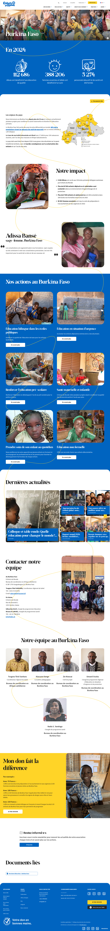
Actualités (72, 2)
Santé (68, 7)
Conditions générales (66, 922)
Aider (102, 7)
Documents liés (98, 101)
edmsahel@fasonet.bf (18, 593)
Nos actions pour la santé (6, 909)
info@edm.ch (10, 617)
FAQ (21, 901)
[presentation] (105, 516)
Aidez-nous (6, 913)
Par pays (93, 7)
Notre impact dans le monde (6, 897)
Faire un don (92, 2)
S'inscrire (29, 845)
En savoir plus (15, 345)
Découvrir (46, 7)
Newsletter (104, 928)
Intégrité (23, 904)
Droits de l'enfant (80, 7)
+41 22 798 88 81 (43, 899)
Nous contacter (24, 908)
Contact (65, 2)
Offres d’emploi (24, 897)
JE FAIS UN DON (13, 811)
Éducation (58, 7)
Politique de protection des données (81, 922)
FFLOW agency (83, 924)
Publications (81, 2)
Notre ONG (5, 892)
